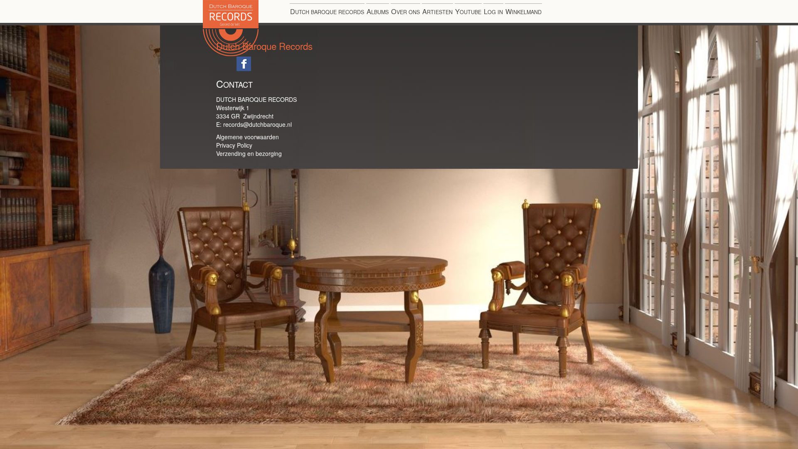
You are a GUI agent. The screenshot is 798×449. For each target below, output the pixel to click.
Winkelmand (523, 11)
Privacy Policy (234, 145)
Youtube (468, 11)
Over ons (405, 11)
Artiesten (437, 11)
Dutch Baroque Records (258, 56)
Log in (493, 11)
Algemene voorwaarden (247, 137)
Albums (378, 11)
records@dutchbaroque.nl (257, 124)
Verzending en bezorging (249, 153)
